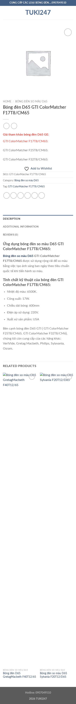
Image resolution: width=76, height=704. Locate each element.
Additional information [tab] (21, 227)
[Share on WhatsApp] (6, 195)
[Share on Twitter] (20, 195)
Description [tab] (11, 219)
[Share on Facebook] (13, 195)
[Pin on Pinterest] (34, 195)
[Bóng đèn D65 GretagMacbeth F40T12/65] (19, 520)
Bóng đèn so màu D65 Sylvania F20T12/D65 (53, 675)
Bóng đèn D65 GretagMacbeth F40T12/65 (19, 675)
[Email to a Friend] (27, 195)
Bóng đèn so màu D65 (31, 101)
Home (7, 101)
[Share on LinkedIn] (41, 195)
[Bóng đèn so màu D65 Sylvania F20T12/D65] (56, 520)
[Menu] (5, 12)
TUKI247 (38, 13)
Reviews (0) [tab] (10, 235)
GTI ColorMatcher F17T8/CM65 (26, 186)
